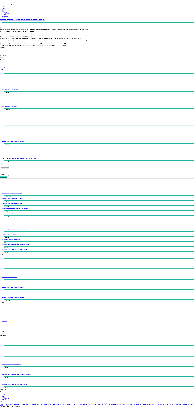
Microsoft (86, 404)
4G (0, 404)
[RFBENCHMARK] (7, 2)
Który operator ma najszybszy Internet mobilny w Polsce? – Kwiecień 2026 (13, 287)
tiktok (173, 404)
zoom (7, 405)
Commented (4, 180)
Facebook (43, 404)
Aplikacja (3, 10)
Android (11, 404)
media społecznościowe (81, 404)
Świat (8, 205)
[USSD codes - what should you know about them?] (4, 352)
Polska (108, 404)
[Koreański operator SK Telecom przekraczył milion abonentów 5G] (12, 27)
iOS (74, 404)
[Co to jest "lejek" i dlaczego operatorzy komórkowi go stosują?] (4, 362)
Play (102, 404)
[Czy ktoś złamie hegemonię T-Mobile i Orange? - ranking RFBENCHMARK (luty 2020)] (4, 382)
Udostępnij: (2, 59)
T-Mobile (165, 404)
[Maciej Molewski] (4, 319)
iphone (76, 404)
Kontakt (5, 12)
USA (180, 404)
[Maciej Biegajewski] (4, 308)
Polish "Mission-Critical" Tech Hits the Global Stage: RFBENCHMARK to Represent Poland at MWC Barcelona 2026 (19, 158)
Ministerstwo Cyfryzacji (92, 404)
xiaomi (4, 405)
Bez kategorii (5, 22)
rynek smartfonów (138, 404)
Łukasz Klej (3, 331)
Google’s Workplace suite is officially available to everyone (10, 213)
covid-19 (30, 404)
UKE (178, 404)
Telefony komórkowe (5, 398)
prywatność (112, 404)
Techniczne (4, 9)
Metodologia (6, 13)
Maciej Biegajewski (5, 310)
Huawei (55, 404)
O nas (3, 11)
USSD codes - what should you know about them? (9, 234)
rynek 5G (124, 404)
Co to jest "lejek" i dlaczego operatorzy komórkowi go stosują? (11, 239)
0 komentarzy (4, 25)
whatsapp (182, 404)
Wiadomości (9, 73)
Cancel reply (10, 176)
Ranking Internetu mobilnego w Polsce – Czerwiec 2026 (10, 89)
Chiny (27, 404)
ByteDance (24, 404)
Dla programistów (5, 16)
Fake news (47, 404)
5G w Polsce (6, 404)
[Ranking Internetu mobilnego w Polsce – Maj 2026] (10, 104)
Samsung (152, 404)
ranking (120, 404)
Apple (14, 404)
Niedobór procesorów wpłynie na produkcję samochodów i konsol (12, 198)
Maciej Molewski (4, 321)
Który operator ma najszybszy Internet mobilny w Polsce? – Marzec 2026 (13, 141)
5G (2, 404)
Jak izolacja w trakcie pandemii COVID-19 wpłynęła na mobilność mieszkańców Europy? (15, 229)
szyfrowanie (161, 404)
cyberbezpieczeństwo (36, 404)
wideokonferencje (187, 404)
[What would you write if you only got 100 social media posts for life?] (15, 191)
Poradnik (3, 395)
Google (51, 404)
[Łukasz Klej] (4, 329)
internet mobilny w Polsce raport (65, 404)
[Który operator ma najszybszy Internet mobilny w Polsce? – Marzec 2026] (10, 139)
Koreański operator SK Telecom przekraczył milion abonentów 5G (22, 20)
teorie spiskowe (170, 404)
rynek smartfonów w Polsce (146, 404)
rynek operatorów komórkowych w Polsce (130, 404)
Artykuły (3, 8)
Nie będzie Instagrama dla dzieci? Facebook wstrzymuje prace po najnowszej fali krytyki (15, 208)
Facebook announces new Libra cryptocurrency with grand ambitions (12, 203)
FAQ (5, 14)
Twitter (175, 404)
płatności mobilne (116, 404)
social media (156, 404)
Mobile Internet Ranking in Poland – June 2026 (9, 71)
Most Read (4, 179)
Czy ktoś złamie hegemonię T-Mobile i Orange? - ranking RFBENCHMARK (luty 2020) (14, 249)
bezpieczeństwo (19, 404)
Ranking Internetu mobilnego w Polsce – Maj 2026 (9, 106)
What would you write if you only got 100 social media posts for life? (12, 193)
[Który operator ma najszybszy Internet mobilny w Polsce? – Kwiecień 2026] (10, 121)
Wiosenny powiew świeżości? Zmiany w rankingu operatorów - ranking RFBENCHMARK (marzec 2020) (17, 244)
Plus (104, 404)
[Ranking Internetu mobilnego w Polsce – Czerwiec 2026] (10, 87)
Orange (99, 404)
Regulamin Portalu (7, 15)
